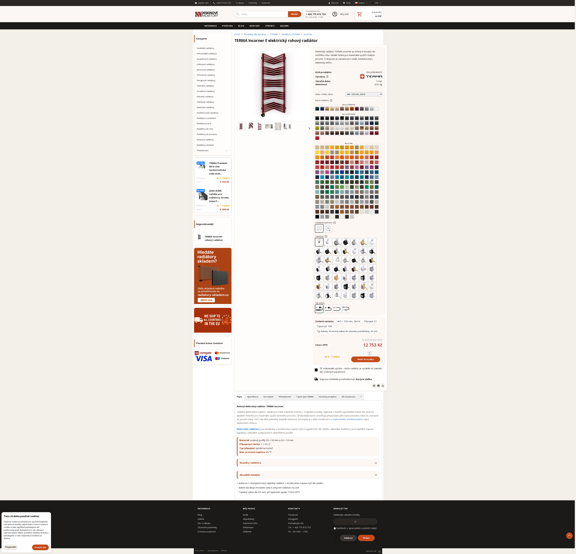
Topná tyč (319, 236)
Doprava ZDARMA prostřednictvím (346, 379)
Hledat (294, 14)
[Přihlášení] (340, 14)
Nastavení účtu (250, 523)
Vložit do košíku (365, 359)
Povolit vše (40, 547)
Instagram (293, 519)
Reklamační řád (371, 551)
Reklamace (248, 527)
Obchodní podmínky (207, 527)
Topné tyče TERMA (305, 396)
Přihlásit (224, 551)
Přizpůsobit (10, 547)
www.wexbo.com (213, 551)
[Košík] (369, 14)
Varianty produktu (327, 396)
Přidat (366, 538)
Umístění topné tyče (323, 222)
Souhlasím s (356, 528)
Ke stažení (268, 396)
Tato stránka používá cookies (21, 516)
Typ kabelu (320, 303)
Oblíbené (247, 531)
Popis (239, 396)
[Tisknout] (378, 385)
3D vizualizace (348, 396)
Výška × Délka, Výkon (324, 94)
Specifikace (252, 396)
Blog (200, 514)
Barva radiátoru (322, 100)
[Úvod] (211, 14)
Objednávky (248, 519)
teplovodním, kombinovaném (348, 419)
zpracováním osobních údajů (363, 528)
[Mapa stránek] (379, 551)
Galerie (201, 519)
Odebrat (348, 538)
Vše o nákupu (204, 523)
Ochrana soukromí (207, 531)
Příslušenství (285, 396)
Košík (245, 514)
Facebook (293, 514)
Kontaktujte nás (296, 523)
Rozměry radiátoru (250, 462)
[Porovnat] (374, 385)
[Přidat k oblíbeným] (383, 385)
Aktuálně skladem (250, 474)
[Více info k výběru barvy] (331, 100)
